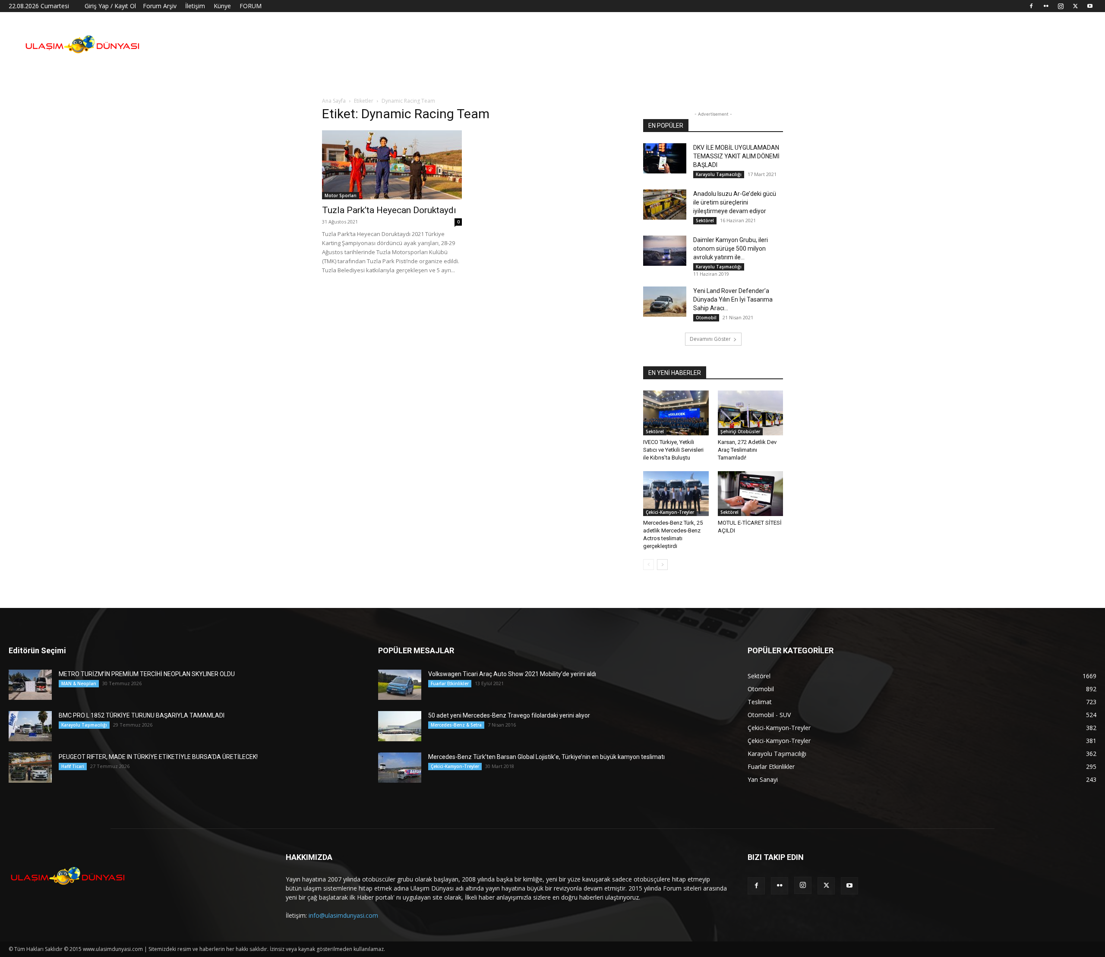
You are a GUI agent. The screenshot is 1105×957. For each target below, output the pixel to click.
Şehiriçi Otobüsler (740, 431)
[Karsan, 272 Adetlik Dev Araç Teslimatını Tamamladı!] (750, 412)
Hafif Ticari (72, 766)
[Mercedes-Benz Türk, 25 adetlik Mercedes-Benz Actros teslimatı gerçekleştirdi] (676, 493)
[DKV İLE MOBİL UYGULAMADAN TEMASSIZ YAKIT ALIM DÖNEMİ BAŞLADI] (664, 158)
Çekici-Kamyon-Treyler (670, 512)
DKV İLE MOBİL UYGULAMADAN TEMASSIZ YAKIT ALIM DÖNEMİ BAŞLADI (736, 156)
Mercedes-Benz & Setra (456, 725)
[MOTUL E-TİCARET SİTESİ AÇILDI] (750, 493)
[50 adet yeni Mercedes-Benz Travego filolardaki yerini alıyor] (399, 726)
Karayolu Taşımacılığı (719, 174)
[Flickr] (1045, 6)
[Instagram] (1060, 6)
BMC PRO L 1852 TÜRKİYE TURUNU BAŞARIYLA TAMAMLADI (141, 715)
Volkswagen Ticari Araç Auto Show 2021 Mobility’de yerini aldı (512, 674)
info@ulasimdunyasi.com (343, 915)
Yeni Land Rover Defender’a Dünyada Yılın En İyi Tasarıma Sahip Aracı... (733, 299)
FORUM (251, 6)
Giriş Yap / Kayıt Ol (110, 6)
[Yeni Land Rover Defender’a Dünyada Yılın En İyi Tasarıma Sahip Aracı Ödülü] (664, 301)
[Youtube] (1089, 6)
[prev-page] (648, 564)
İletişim (195, 6)
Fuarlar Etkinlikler (450, 683)
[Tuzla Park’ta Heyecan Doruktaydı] (392, 164)
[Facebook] (1031, 6)
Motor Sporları (341, 195)
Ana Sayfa (334, 100)
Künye (222, 6)
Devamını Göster (710, 339)
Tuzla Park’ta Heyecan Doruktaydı (389, 210)
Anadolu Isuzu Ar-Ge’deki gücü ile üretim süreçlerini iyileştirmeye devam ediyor (734, 202)
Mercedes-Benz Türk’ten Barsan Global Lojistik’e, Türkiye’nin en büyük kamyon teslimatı (546, 756)
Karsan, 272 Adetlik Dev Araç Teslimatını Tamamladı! (747, 450)
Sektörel (705, 220)
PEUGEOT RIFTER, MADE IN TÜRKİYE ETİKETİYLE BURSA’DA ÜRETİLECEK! (158, 756)
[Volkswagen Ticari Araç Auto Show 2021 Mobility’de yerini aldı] (399, 685)
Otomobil (706, 318)
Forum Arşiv (160, 6)
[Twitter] (1075, 6)
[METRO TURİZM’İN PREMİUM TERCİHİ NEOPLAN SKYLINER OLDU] (30, 685)
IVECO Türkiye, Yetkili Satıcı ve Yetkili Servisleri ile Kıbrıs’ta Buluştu (673, 450)
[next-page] (662, 564)
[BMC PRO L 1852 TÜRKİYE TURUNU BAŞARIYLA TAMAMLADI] (30, 726)
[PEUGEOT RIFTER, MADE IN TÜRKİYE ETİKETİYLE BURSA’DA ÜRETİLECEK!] (30, 767)
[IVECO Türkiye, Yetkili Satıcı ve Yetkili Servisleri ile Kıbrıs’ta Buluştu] (676, 412)
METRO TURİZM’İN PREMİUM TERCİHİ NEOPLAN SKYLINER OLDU (147, 674)
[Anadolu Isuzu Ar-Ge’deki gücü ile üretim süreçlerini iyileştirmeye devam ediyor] (664, 204)
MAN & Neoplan (78, 683)
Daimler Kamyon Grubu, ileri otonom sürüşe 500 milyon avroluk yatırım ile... (730, 248)
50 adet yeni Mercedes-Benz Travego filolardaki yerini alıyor (509, 715)
